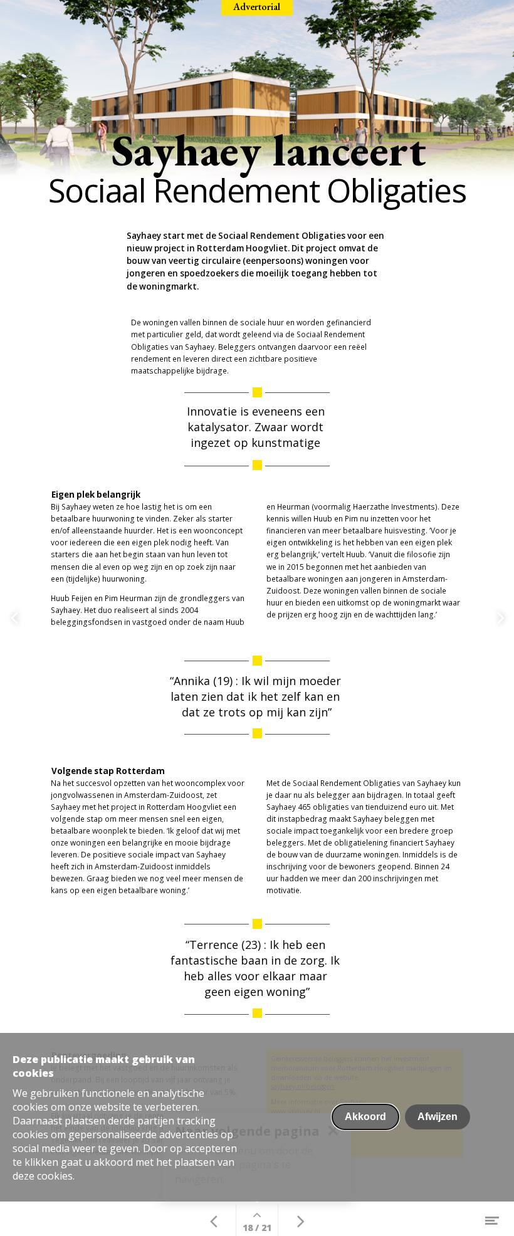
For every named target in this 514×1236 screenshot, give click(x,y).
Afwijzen (437, 1116)
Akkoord (365, 1116)
